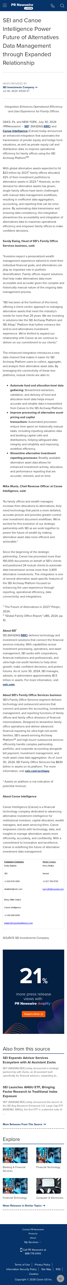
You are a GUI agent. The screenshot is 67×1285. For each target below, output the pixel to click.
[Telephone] (53, 5)
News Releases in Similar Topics (22, 1205)
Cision (40, 1279)
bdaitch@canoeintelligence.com (18, 923)
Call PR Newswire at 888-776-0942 (34, 1251)
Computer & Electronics (49, 1198)
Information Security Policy (21, 1269)
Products (33, 1233)
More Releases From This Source (22, 1124)
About (33, 1237)
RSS (58, 1269)
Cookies (34, 1274)
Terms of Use (22, 1264)
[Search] (62, 5)
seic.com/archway (37, 771)
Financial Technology (48, 1167)
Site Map (46, 1269)
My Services (31, 1242)
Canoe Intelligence (15, 131)
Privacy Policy (42, 1264)
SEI (26, 126)
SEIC (47, 126)
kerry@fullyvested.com (53, 889)
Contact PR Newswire (33, 1229)
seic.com (9, 684)
